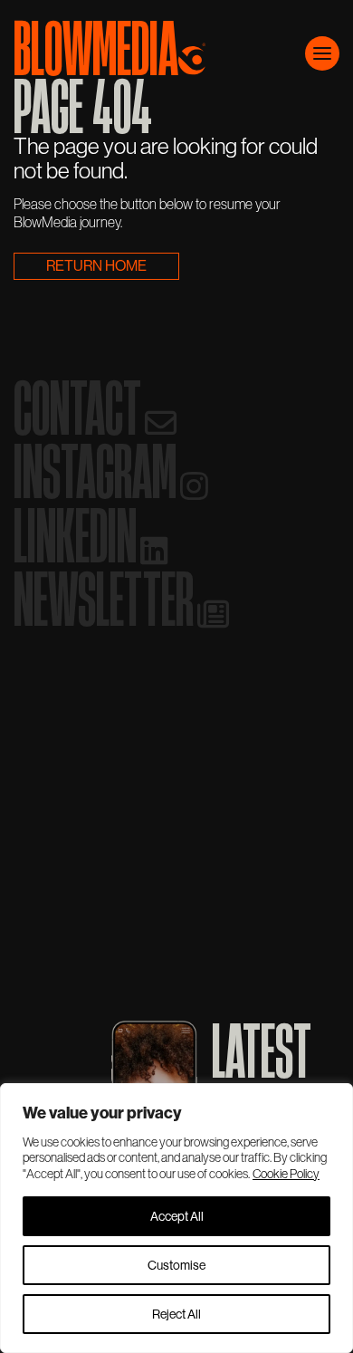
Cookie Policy (286, 1173)
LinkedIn (80, 535)
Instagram (100, 471)
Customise (176, 1265)
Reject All (176, 1314)
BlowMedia (96, 43)
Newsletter (108, 598)
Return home (96, 265)
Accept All (177, 1216)
